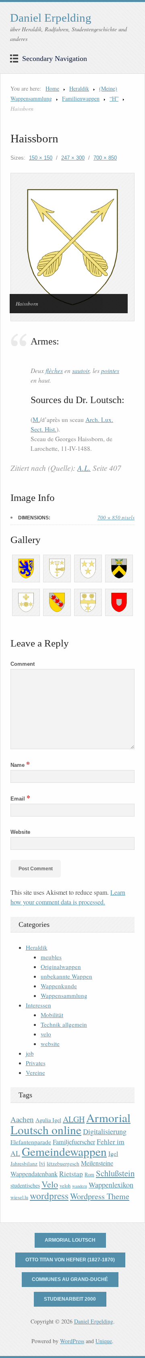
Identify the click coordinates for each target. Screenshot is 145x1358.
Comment (22, 664)
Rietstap (71, 1173)
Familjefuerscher (74, 1141)
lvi (42, 1163)
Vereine (35, 1072)
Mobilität (52, 1015)
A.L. (84, 468)
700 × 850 (105, 158)
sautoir (80, 370)
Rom (89, 1174)
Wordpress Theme (99, 1196)
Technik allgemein (64, 1024)
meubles (51, 957)
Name (20, 765)
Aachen (22, 1119)
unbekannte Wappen (66, 976)
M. (36, 420)
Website (20, 832)
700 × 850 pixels (116, 517)
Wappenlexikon (111, 1185)
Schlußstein (115, 1173)
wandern (79, 1186)
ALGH (74, 1119)
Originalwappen (61, 967)
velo (46, 1034)
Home (52, 88)
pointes (110, 370)
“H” (114, 98)
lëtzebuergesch (63, 1163)
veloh (65, 1185)
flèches (54, 370)
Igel (113, 1153)
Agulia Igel (48, 1120)
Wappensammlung (64, 995)
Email (20, 799)
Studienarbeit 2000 (70, 1299)
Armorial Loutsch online (70, 1123)
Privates (36, 1063)
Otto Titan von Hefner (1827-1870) (70, 1260)
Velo (49, 1184)
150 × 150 (40, 158)
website (50, 1044)
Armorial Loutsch (70, 1240)
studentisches (25, 1185)
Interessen (38, 1005)
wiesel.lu (19, 1197)
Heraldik (79, 88)
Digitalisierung (104, 1131)
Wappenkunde (59, 986)
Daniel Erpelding (50, 17)
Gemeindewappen (64, 1151)
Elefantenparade (30, 1142)
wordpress (49, 1195)
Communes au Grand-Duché (70, 1279)
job (30, 1053)
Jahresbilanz (23, 1163)
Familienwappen (80, 98)
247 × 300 (73, 158)
